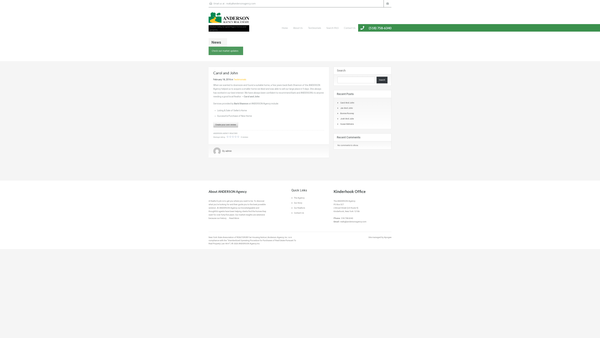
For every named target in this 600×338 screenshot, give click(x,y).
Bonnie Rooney (347, 113)
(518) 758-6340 (380, 28)
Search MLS (332, 27)
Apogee (387, 237)
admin (228, 151)
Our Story (298, 203)
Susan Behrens (347, 124)
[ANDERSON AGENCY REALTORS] (229, 19)
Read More (234, 218)
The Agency (299, 198)
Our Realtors (299, 208)
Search (341, 70)
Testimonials (314, 27)
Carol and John (347, 103)
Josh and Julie (347, 119)
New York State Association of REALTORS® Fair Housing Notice (237, 237)
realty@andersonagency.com (241, 3)
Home (285, 27)
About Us (298, 27)
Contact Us (349, 27)
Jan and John (346, 108)
